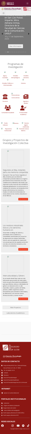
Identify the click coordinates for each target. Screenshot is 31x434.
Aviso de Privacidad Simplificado (11, 380)
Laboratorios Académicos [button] (16, 313)
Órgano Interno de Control (9, 408)
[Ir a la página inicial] (7, 3)
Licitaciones (6, 403)
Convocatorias (15, 97)
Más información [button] (23, 199)
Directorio (6, 375)
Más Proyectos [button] (15, 307)
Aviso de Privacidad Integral (10, 377)
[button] (2, 33)
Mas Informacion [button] (16, 46)
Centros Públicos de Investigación (11, 410)
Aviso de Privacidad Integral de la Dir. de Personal (15, 382)
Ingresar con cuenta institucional (11, 393)
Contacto (5, 372)
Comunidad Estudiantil (7, 112)
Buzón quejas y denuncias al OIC (11, 415)
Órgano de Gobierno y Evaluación (11, 405)
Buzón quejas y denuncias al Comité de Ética (13, 413)
